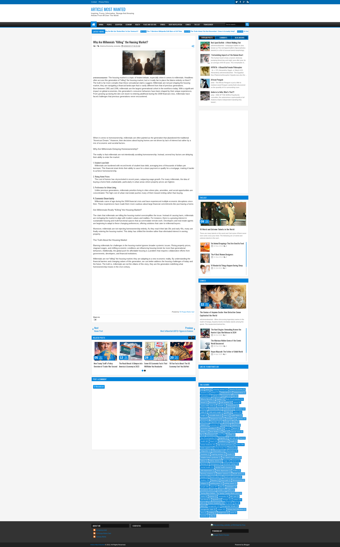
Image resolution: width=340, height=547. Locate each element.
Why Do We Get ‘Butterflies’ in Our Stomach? (115, 31)
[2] (145, 370)
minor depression (222, 471)
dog (235, 422)
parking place (215, 483)
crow (225, 415)
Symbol (162, 24)
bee (234, 396)
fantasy (203, 432)
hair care (232, 438)
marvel (234, 461)
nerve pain (224, 480)
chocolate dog (214, 409)
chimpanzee (231, 406)
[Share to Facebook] (97, 343)
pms (220, 487)
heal (241, 438)
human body (219, 448)
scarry (203, 496)
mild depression (206, 471)
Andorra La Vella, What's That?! (222, 92)
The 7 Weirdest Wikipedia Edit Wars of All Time (157, 31)
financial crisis (235, 432)
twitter (236, 2)
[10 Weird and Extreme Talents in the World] (223, 214)
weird (232, 513)
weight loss (222, 513)
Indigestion (205, 451)
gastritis (229, 435)
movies (203, 477)
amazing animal (219, 389)
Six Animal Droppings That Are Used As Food (227, 243)
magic (226, 461)
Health (137, 24)
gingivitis (222, 438)
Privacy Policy (104, 2)
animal (213, 393)
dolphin (203, 425)
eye (220, 428)
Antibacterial (225, 393)
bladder (219, 399)
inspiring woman (217, 454)
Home (94, 24)
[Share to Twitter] (100, 343)
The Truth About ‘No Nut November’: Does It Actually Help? (206, 31)
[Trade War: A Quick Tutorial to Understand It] (170, 351)
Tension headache (214, 503)
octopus (203, 483)
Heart (212, 441)
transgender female (229, 506)
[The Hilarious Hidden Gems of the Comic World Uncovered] (205, 344)
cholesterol (227, 409)
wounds (203, 516)
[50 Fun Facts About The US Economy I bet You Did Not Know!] (94, 351)
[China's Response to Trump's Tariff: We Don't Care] (120, 351)
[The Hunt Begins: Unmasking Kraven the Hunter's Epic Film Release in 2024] (205, 333)
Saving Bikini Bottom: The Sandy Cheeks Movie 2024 (220, 493)
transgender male (207, 509)
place (212, 487)
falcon (235, 428)
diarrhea (204, 422)
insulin (229, 454)
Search (247, 24)
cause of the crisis (207, 406)
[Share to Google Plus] (103, 343)
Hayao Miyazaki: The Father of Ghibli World (227, 351)
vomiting (211, 513)
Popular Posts (207, 37)
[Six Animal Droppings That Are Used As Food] (205, 247)
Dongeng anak (101, 530)
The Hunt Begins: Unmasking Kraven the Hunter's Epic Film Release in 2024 (226, 331)
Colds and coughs (215, 412)
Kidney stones (214, 461)
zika (211, 516)
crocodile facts (214, 415)
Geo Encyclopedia (207, 438)
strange (225, 500)
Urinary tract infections (235, 509)
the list (227, 503)
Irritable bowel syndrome (209, 457)
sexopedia (222, 496)
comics (235, 412)
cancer (235, 402)
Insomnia (204, 454)
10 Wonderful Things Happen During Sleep (227, 265)
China (203, 409)
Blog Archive (239, 37)
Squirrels (215, 500)
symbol (235, 500)
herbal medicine (206, 445)
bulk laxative (224, 402)
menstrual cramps (229, 464)
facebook (240, 2)
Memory (203, 464)
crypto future (235, 415)
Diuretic (227, 422)
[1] (142, 370)
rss (247, 2)
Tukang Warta (101, 537)
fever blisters (214, 432)
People (109, 24)
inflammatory (230, 451)
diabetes (240, 419)
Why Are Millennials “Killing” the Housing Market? (120, 42)
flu (201, 435)
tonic (202, 506)
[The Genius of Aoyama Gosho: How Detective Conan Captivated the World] (223, 297)
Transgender (208, 24)
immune (232, 448)
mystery (203, 480)
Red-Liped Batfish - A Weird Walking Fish (226, 42)
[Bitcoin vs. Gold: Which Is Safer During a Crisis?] (145, 351)
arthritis (215, 396)
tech (202, 503)
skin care (233, 496)
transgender (212, 506)
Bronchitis (212, 402)
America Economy (106, 46)
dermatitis (229, 419)
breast (203, 402)
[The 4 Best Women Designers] (205, 258)
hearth (232, 441)
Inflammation (217, 451)
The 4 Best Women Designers (222, 254)
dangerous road (216, 419)
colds (202, 412)
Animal (101, 24)
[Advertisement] (201, 12)
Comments (223, 37)
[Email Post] (94, 320)
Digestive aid (215, 422)
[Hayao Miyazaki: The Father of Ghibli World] (205, 355)
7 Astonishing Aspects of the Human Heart (227, 55)
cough (203, 415)
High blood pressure (224, 445)
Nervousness (237, 480)
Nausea (214, 480)
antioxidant (205, 396)
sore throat (204, 500)
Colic (227, 412)
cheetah (220, 406)
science (211, 496)
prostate (220, 490)
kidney (203, 461)
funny (220, 435)
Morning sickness (207, 474)
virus (202, 513)
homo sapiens (206, 448)
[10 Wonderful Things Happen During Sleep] (205, 269)
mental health (205, 467)
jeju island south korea (230, 457)
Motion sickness (223, 474)
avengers (225, 396)
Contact (94, 2)
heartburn (222, 441)
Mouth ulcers (237, 474)
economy (117, 46)
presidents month (207, 490)
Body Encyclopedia (175, 24)
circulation (239, 409)
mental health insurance (224, 467)
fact (226, 428)
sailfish (229, 490)
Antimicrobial (238, 393)
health (203, 441)
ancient (203, 393)
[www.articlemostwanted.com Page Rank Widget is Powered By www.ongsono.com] (220, 535)
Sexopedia (118, 24)
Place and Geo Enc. (150, 24)
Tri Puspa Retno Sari (186, 312)
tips (236, 503)
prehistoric (230, 487)
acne (207, 389)
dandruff (204, 419)
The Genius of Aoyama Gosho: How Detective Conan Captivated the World (220, 314)
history (238, 445)
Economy (129, 24)
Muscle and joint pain (231, 477)
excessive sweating (208, 428)
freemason (210, 435)
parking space (229, 483)
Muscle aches (215, 477)
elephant (234, 425)
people (203, 487)
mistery (235, 471)
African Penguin (217, 79)
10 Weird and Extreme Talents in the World (217, 229)
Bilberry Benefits (206, 399)
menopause (214, 464)
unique (219, 509)
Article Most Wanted (108, 9)
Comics (188, 24)
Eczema (224, 425)
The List (197, 24)
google (244, 2)
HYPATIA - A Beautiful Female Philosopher (226, 67)
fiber (224, 432)
